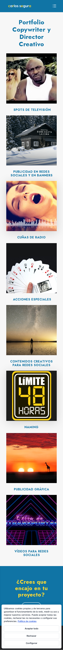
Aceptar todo (31, 628)
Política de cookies (27, 621)
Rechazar (31, 635)
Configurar (31, 643)
